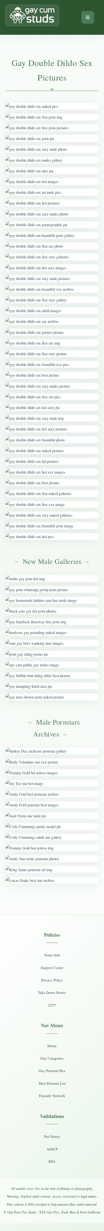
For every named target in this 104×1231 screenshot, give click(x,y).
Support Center (52, 967)
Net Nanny (52, 1136)
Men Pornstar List (52, 1083)
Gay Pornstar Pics (52, 1070)
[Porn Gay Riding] (52, 654)
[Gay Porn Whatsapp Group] (52, 589)
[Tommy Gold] (52, 772)
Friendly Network (52, 1095)
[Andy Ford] (52, 794)
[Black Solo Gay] (52, 611)
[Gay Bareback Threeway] (52, 621)
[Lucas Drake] (52, 880)
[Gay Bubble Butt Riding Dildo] (52, 675)
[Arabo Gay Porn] (52, 578)
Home (52, 1045)
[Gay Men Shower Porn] (52, 697)
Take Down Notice (52, 992)
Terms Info (52, 954)
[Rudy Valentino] (52, 762)
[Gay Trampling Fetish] (52, 686)
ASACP (52, 1149)
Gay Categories (52, 1058)
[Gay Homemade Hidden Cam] (52, 600)
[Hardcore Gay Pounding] (52, 632)
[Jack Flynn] (52, 815)
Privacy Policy (52, 980)
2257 (52, 1005)
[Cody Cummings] (52, 826)
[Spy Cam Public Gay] (52, 665)
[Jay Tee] (52, 783)
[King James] (52, 869)
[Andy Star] (52, 858)
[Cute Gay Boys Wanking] (52, 643)
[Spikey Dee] (52, 751)
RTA (52, 1161)
